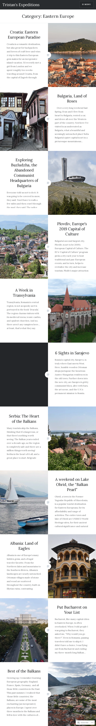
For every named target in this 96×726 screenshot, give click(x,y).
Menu (87, 4)
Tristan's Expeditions (21, 4)
